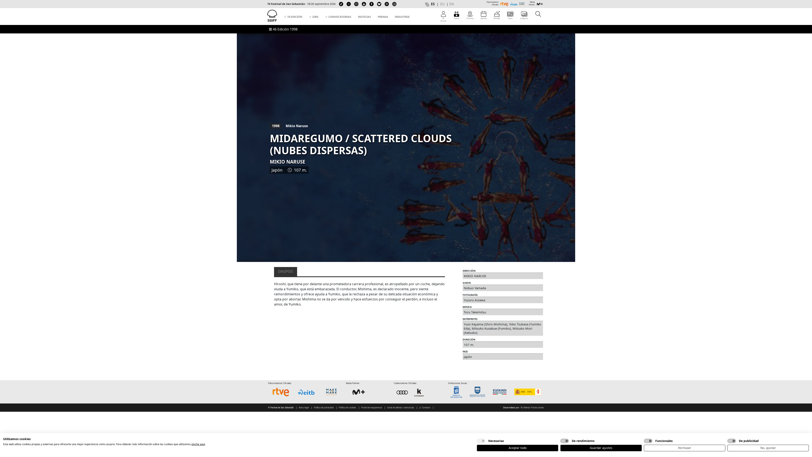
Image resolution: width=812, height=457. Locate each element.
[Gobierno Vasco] (501, 392)
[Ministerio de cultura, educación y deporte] (527, 392)
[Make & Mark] (331, 392)
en (451, 4)
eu (442, 4)
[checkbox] (481, 441)
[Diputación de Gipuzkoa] (479, 392)
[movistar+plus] (358, 392)
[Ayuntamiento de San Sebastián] (457, 392)
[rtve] (281, 392)
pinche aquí (198, 444)
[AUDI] (411, 392)
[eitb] (306, 392)
